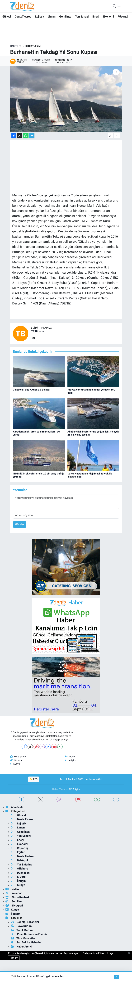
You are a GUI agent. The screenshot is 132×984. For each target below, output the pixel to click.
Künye (16, 763)
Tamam (13, 957)
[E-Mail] (33, 338)
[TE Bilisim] (20, 333)
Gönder (19, 524)
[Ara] (114, 6)
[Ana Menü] (119, 6)
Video (72, 756)
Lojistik (39, 16)
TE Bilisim (37, 331)
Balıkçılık (22, 860)
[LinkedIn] (48, 746)
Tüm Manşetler (25, 938)
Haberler (15, 46)
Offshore (22, 868)
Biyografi (17, 905)
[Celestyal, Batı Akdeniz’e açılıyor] (39, 371)
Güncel (6, 16)
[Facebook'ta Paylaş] (13, 135)
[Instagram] (42, 746)
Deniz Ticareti (23, 16)
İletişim (72, 760)
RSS (35, 779)
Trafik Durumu (25, 930)
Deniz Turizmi (33, 46)
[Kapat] (130, 953)
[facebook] (21, 799)
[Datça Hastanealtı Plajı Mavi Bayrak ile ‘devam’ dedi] (93, 455)
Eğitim (20, 852)
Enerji (95, 16)
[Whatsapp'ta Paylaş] (25, 135)
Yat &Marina (24, 864)
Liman (52, 16)
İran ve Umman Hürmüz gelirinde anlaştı (41, 976)
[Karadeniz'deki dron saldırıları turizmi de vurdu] (39, 413)
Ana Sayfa (17, 807)
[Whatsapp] (60, 746)
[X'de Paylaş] (19, 135)
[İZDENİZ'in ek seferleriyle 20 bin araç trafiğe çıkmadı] (39, 455)
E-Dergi (21, 876)
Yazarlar (18, 760)
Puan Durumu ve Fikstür (31, 934)
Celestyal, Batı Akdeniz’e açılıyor (31, 389)
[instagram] (59, 799)
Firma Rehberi (20, 897)
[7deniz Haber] (22, 6)
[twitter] (40, 799)
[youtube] (78, 799)
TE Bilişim (74, 789)
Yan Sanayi (82, 16)
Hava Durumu (24, 926)
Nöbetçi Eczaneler (27, 922)
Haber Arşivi (24, 946)
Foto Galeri (20, 756)
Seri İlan (16, 901)
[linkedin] (116, 799)
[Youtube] (54, 746)
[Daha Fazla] (31, 135)
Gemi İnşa (65, 16)
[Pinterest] (36, 746)
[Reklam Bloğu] (66, 566)
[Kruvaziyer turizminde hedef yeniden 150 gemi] (93, 371)
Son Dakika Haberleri (29, 942)
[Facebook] (24, 746)
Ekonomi (108, 16)
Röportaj (123, 16)
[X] (30, 746)
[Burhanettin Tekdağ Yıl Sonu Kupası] (66, 99)
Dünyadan (23, 872)
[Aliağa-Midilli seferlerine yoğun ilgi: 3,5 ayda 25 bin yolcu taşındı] (93, 413)
